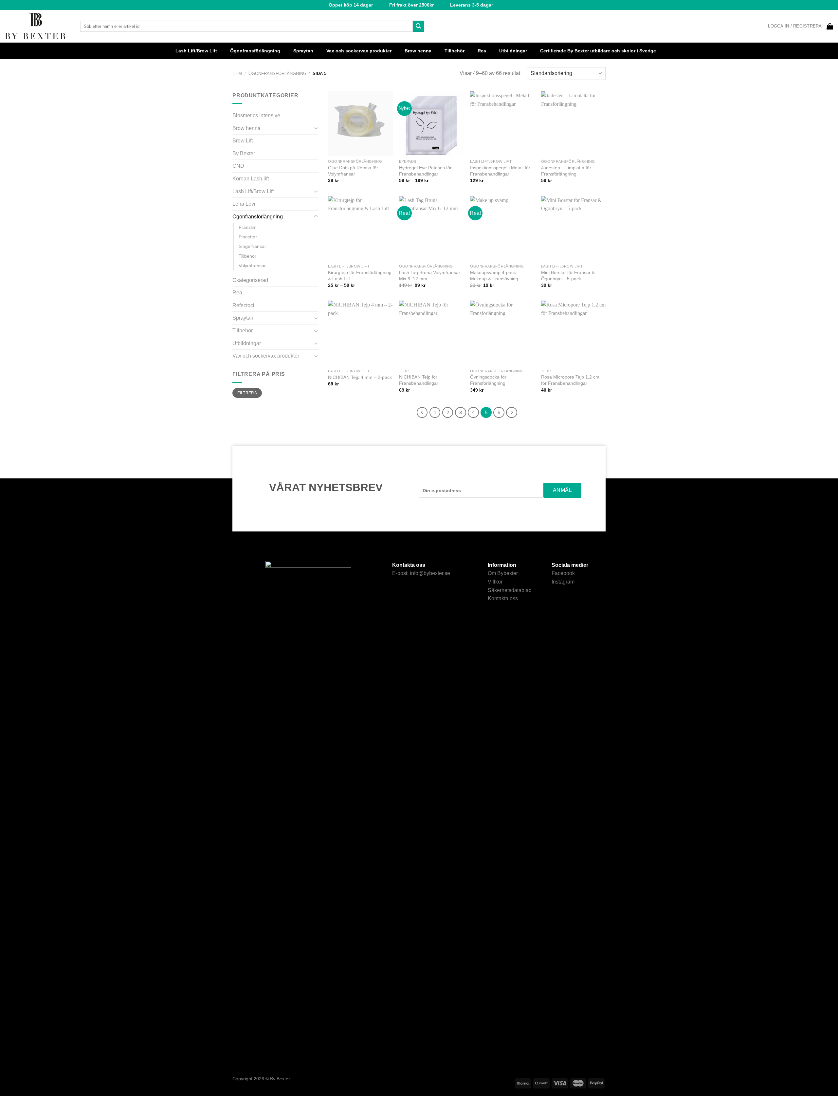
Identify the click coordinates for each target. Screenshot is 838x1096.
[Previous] (422, 412)
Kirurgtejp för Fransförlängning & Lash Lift (360, 275)
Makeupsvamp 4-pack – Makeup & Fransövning (495, 275)
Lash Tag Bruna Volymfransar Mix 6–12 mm (429, 275)
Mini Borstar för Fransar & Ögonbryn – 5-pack (568, 275)
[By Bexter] (37, 26)
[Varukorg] (830, 26)
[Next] (511, 412)
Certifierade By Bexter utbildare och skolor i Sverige (598, 50)
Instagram (563, 582)
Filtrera (247, 393)
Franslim (248, 227)
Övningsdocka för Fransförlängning (488, 380)
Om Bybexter (503, 573)
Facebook (563, 573)
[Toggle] (316, 128)
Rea (482, 50)
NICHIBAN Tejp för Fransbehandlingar (418, 380)
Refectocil (244, 305)
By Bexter (243, 153)
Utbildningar (513, 50)
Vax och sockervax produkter (359, 50)
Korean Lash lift (250, 178)
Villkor (495, 582)
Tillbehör (455, 50)
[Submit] (418, 26)
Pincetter (248, 236)
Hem (237, 73)
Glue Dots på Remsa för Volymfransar (353, 170)
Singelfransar (252, 246)
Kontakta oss (503, 598)
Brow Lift (242, 140)
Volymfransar (252, 265)
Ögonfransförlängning (255, 50)
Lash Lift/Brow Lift (196, 50)
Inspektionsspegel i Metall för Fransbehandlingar (500, 170)
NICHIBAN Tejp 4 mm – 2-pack (360, 377)
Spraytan (303, 50)
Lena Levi (243, 204)
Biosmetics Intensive (256, 115)
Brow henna (418, 50)
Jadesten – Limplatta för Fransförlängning (566, 170)
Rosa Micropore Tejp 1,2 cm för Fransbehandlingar (570, 380)
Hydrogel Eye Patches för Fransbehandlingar (425, 170)
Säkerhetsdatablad (510, 590)
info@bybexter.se (430, 573)
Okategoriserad (250, 280)
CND (238, 166)
